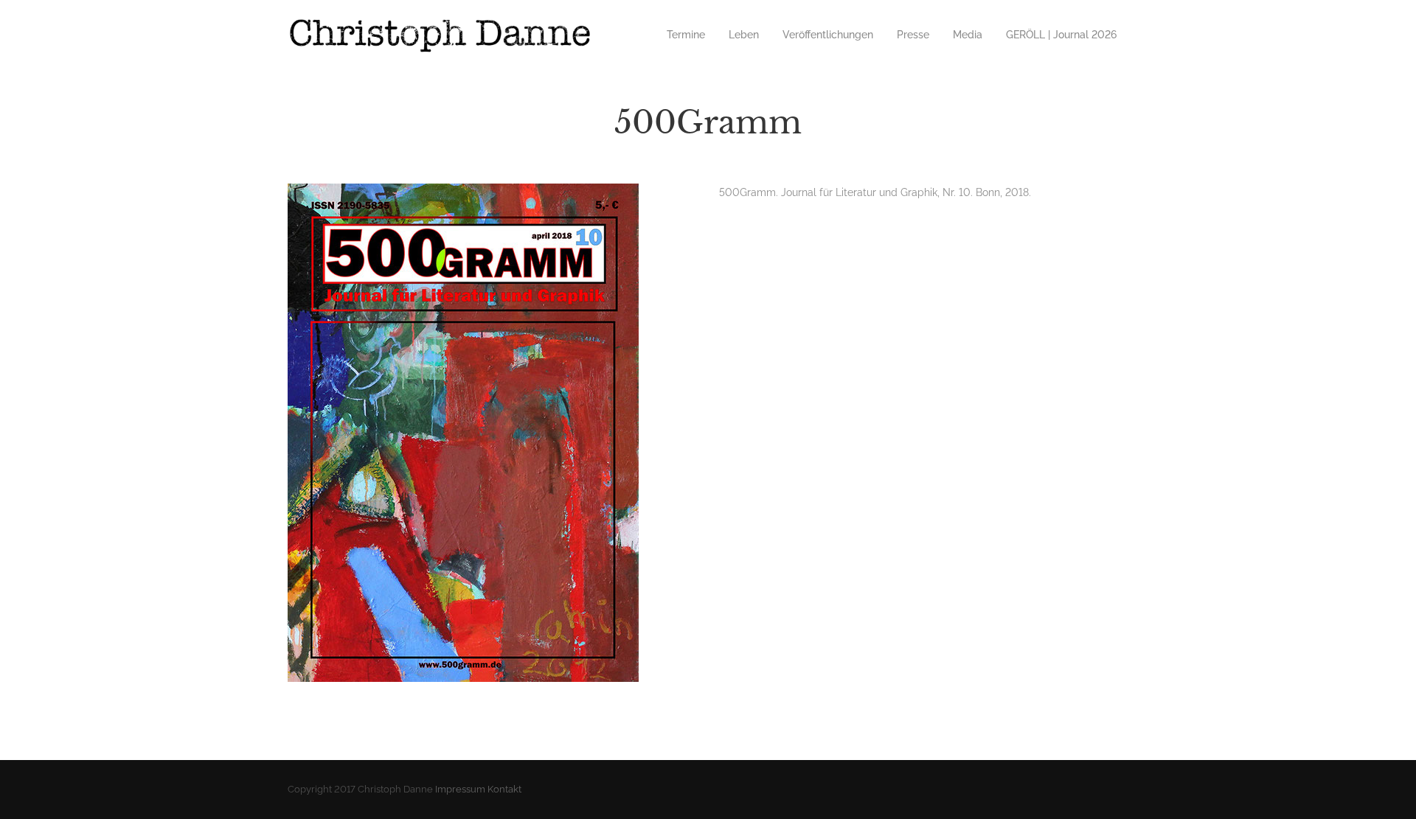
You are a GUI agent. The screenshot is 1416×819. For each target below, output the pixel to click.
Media (967, 35)
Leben (744, 35)
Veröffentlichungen (827, 35)
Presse (913, 35)
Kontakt (504, 789)
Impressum (460, 789)
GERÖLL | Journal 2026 (1061, 35)
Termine (686, 35)
